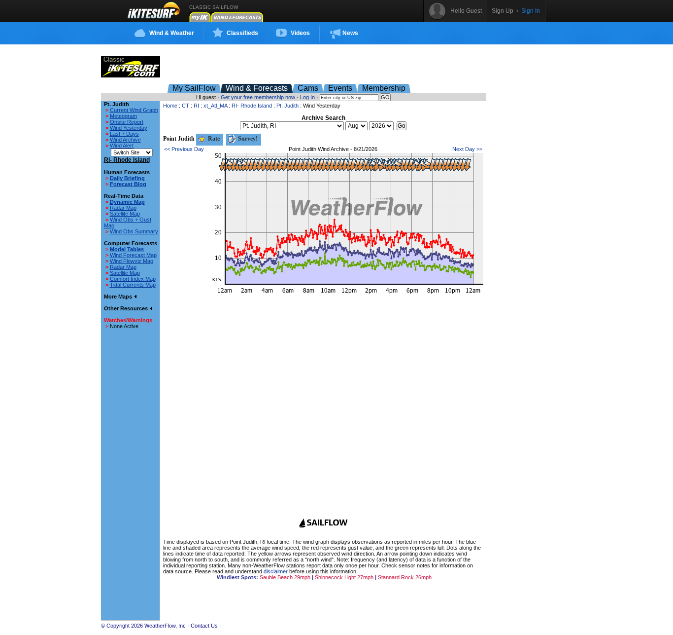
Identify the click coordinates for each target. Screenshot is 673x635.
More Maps (119, 296)
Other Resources (126, 308)
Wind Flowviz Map (131, 261)
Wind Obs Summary (134, 231)
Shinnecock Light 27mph (344, 577)
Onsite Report (126, 122)
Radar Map (123, 208)
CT (185, 106)
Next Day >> (467, 149)
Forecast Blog (128, 184)
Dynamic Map (127, 202)
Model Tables (127, 249)
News (350, 33)
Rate (213, 138)
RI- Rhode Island (252, 106)
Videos (300, 33)
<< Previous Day (184, 149)
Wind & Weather (171, 33)
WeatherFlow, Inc (165, 626)
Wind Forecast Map (133, 255)
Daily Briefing (127, 178)
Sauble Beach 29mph (285, 577)
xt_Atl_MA (215, 106)
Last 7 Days (124, 134)
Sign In (530, 10)
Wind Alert (122, 146)
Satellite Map (125, 214)
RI (196, 106)
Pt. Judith (287, 106)
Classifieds (242, 33)
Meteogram (123, 116)
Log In (307, 97)
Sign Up (502, 10)
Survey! (247, 138)
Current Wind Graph (134, 110)
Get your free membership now (258, 97)
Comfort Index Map (133, 279)
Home (170, 106)
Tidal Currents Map (133, 285)
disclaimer (276, 571)
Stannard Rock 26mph (405, 577)
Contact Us (204, 626)
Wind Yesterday (128, 128)
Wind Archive (125, 140)
